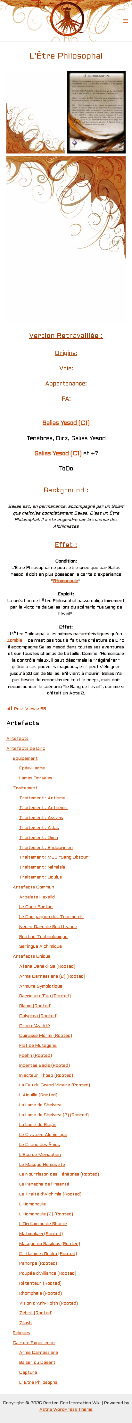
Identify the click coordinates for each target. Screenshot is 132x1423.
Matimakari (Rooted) (41, 1234)
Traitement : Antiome (42, 798)
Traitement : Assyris (41, 818)
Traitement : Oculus (40, 877)
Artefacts (17, 739)
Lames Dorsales (35, 778)
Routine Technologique (43, 937)
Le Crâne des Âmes (39, 1145)
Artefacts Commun (33, 887)
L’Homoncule (32, 1204)
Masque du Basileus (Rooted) (49, 1244)
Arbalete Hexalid (37, 897)
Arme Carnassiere (38, 1353)
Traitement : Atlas (39, 828)
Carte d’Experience (34, 1343)
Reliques (21, 1333)
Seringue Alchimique (40, 946)
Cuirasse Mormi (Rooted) (45, 1036)
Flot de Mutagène (38, 1046)
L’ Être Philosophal (39, 1383)
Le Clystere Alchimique (43, 1135)
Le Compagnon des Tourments (51, 917)
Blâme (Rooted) (35, 1006)
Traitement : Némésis (42, 867)
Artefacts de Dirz (25, 749)
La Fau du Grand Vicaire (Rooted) (54, 1085)
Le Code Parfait (36, 907)
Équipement (25, 759)
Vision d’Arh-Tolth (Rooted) (48, 1303)
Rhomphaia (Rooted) (40, 1293)
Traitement (25, 788)
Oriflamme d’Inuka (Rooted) (48, 1254)
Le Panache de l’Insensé (44, 1184)
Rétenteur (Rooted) (40, 1283)
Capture (28, 1373)
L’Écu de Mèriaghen (40, 1155)
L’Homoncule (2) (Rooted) (46, 1214)
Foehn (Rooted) (35, 1056)
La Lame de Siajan (37, 1125)
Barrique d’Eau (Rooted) (45, 996)
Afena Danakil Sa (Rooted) (47, 966)
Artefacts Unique (32, 956)
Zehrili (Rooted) (36, 1313)
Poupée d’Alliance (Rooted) (47, 1273)
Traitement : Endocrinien (46, 848)
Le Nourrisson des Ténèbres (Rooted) (59, 1174)
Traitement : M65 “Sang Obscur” (54, 857)
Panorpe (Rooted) (38, 1263)
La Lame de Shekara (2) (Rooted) (54, 1115)
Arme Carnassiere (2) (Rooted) (52, 976)
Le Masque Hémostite (42, 1165)
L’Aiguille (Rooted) (38, 1095)
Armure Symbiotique (40, 986)
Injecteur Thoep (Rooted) (46, 1076)
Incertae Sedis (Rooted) (44, 1066)
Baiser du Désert (37, 1363)
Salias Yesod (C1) (66, 423)
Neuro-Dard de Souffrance (48, 927)
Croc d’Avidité (34, 1026)
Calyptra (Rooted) (38, 1016)
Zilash (25, 1323)
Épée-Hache (32, 768)
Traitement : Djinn (38, 838)
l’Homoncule (65, 581)
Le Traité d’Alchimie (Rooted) (50, 1194)
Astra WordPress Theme (66, 1410)
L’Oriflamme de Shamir (43, 1224)
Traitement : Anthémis (43, 808)
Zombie (14, 640)
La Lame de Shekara (40, 1105)
